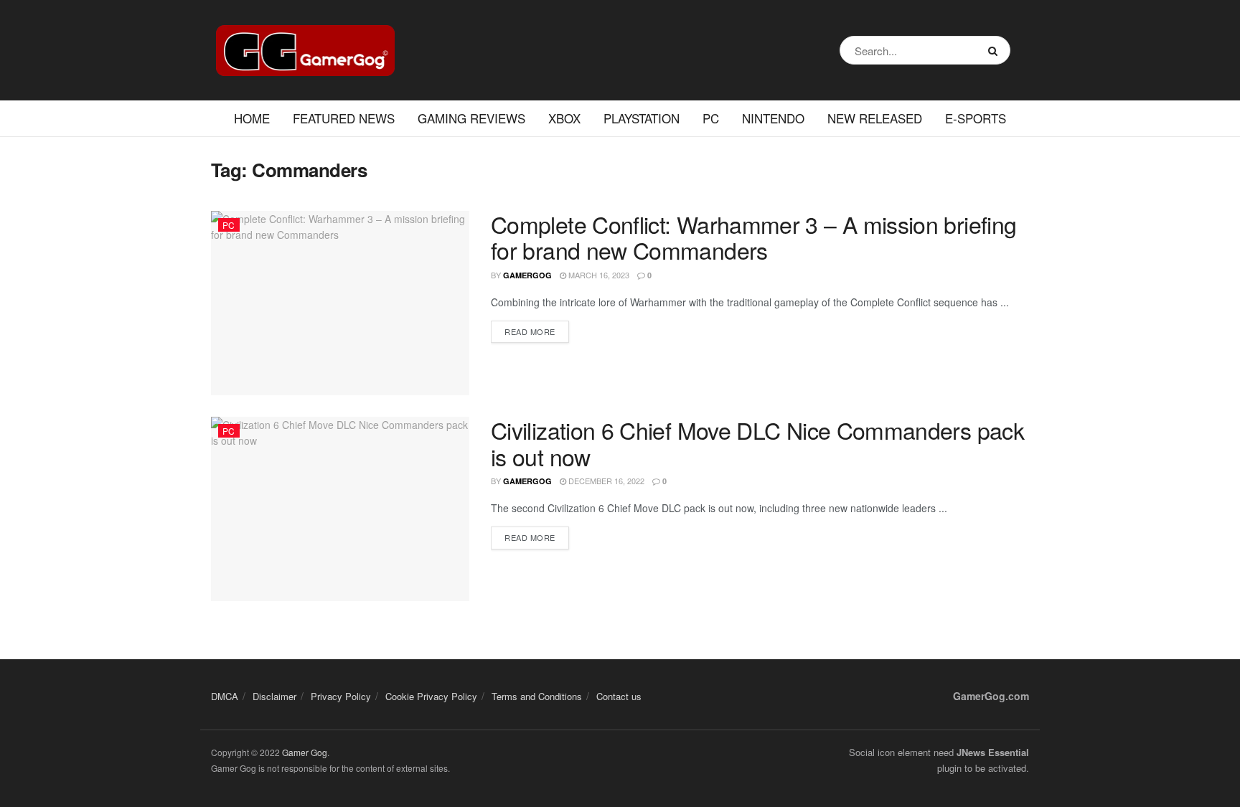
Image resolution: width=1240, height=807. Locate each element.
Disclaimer (274, 696)
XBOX (564, 118)
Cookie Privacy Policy (431, 696)
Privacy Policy (341, 696)
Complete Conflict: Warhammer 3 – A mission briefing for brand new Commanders (753, 237)
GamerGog (527, 275)
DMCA (224, 696)
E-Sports (975, 118)
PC (711, 118)
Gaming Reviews (471, 118)
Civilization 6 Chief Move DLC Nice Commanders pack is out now (757, 443)
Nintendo (773, 118)
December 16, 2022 (605, 480)
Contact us (619, 696)
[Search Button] (995, 50)
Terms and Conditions (537, 696)
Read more (529, 331)
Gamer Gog (304, 752)
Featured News (344, 118)
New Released (874, 118)
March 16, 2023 (597, 274)
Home (252, 118)
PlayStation (641, 118)
